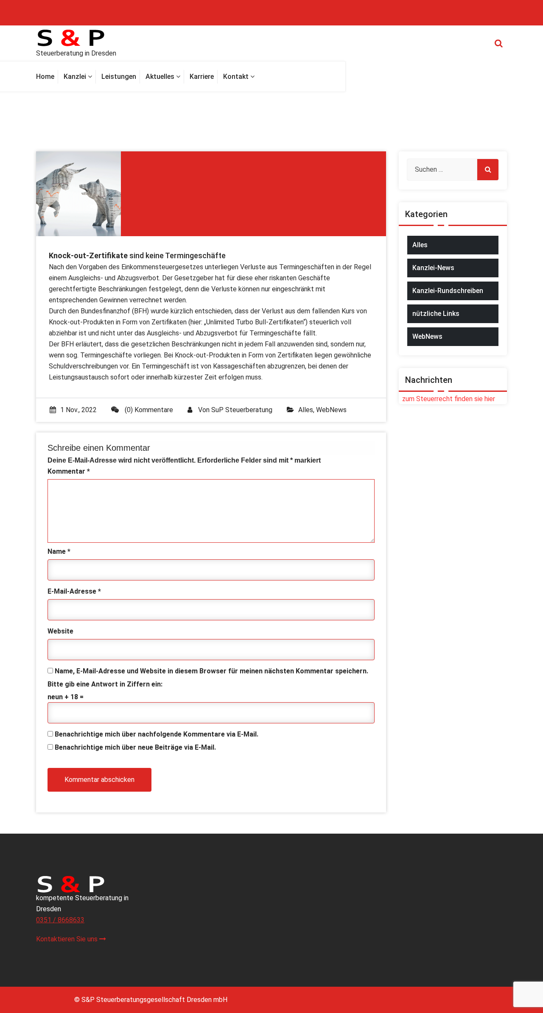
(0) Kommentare (148, 410)
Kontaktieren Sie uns (67, 939)
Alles (305, 410)
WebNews (331, 410)
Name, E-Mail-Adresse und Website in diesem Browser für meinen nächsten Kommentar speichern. (211, 671)
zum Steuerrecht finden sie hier (447, 399)
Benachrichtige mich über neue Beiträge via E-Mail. (135, 747)
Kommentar (69, 471)
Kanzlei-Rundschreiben (447, 291)
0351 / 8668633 (60, 920)
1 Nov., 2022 (78, 410)
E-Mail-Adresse (74, 591)
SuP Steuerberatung (241, 410)
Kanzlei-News (433, 268)
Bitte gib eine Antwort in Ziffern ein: (105, 684)
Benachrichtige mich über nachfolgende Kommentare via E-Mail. (156, 734)
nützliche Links (435, 314)
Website (60, 631)
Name (59, 551)
